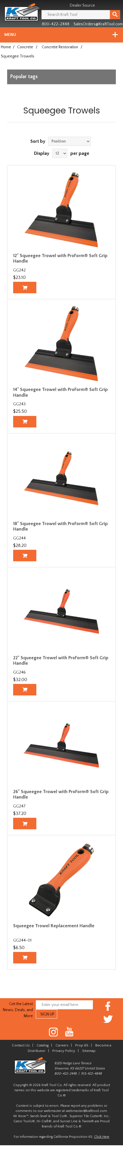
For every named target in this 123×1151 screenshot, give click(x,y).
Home (6, 47)
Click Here (101, 1137)
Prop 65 (81, 1045)
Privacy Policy (63, 1051)
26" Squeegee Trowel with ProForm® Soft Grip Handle (61, 794)
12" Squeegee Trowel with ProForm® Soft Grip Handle (60, 258)
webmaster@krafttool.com (86, 1111)
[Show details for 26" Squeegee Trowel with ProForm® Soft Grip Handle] (61, 746)
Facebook (108, 1006)
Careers (61, 1045)
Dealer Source (82, 5)
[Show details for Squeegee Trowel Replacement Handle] (61, 880)
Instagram (53, 1031)
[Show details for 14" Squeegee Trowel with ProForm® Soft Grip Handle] (61, 344)
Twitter (108, 1019)
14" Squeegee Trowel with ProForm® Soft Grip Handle (60, 392)
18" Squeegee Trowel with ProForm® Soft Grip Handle (60, 526)
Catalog (43, 1045)
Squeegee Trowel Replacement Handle (53, 925)
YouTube (69, 1031)
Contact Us (21, 1045)
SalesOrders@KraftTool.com (98, 24)
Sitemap (89, 1051)
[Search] (115, 14)
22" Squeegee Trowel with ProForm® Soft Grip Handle (60, 660)
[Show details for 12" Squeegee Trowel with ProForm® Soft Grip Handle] (61, 210)
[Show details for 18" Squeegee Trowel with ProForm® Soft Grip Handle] (61, 478)
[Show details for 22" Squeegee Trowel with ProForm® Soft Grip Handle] (61, 612)
